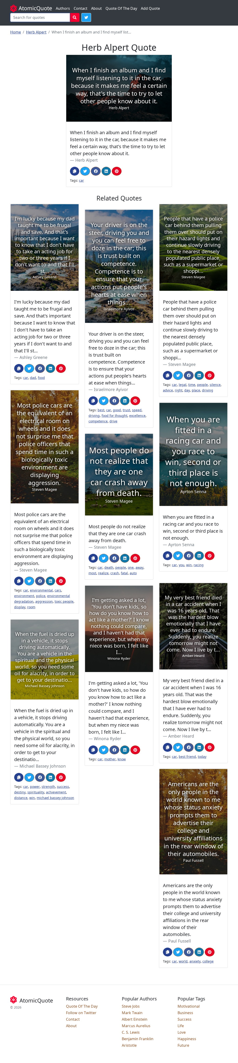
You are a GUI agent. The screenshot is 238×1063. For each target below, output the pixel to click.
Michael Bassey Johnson (43, 766)
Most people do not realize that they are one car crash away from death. (117, 533)
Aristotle (129, 1045)
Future (183, 1045)
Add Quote (150, 8)
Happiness (187, 1038)
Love (182, 1032)
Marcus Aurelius (136, 1025)
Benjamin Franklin (137, 1038)
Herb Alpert (36, 32)
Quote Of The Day (121, 8)
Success (185, 1019)
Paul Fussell (179, 941)
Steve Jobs (131, 1006)
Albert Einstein (134, 1019)
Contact (80, 8)
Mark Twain (132, 1012)
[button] (86, 17)
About (96, 8)
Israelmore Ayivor (111, 389)
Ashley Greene (33, 357)
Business (185, 1012)
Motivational (189, 1006)
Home (15, 32)
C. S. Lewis (131, 1032)
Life (181, 1025)
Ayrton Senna (181, 544)
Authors (63, 8)
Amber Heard (181, 736)
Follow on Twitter (81, 1012)
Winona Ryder (107, 738)
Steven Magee (182, 364)
